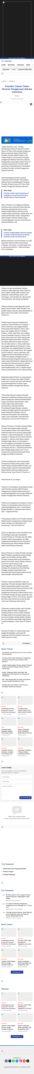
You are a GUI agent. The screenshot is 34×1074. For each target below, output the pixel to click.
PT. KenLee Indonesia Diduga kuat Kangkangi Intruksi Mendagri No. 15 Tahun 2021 (19, 905)
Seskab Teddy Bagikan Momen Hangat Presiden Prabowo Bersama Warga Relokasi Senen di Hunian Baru (18, 235)
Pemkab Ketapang (9, 874)
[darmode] (32, 61)
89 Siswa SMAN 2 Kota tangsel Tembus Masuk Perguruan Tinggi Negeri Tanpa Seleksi (18, 896)
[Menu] (2, 61)
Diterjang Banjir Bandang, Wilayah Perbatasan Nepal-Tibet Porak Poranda (8, 732)
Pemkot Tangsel (8, 871)
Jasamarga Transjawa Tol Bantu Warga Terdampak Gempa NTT (24, 752)
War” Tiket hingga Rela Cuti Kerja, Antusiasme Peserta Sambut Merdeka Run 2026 (16, 680)
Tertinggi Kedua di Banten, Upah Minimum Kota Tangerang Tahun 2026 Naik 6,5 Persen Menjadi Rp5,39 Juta (19, 914)
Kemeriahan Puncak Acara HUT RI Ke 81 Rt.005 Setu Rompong (17, 653)
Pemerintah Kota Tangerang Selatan (14, 868)
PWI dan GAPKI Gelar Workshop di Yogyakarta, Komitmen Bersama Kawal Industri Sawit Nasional (16, 195)
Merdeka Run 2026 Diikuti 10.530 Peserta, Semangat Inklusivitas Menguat (15, 685)
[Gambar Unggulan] (17, 103)
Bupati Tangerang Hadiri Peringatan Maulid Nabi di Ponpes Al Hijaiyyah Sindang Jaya (25, 733)
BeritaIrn (4, 81)
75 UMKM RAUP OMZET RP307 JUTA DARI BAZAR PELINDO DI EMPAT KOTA (25, 711)
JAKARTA (12, 81)
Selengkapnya (16, 972)
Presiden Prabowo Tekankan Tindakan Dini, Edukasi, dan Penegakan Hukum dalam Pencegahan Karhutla (7, 754)
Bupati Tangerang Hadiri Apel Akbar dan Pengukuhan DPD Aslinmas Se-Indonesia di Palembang (15, 674)
